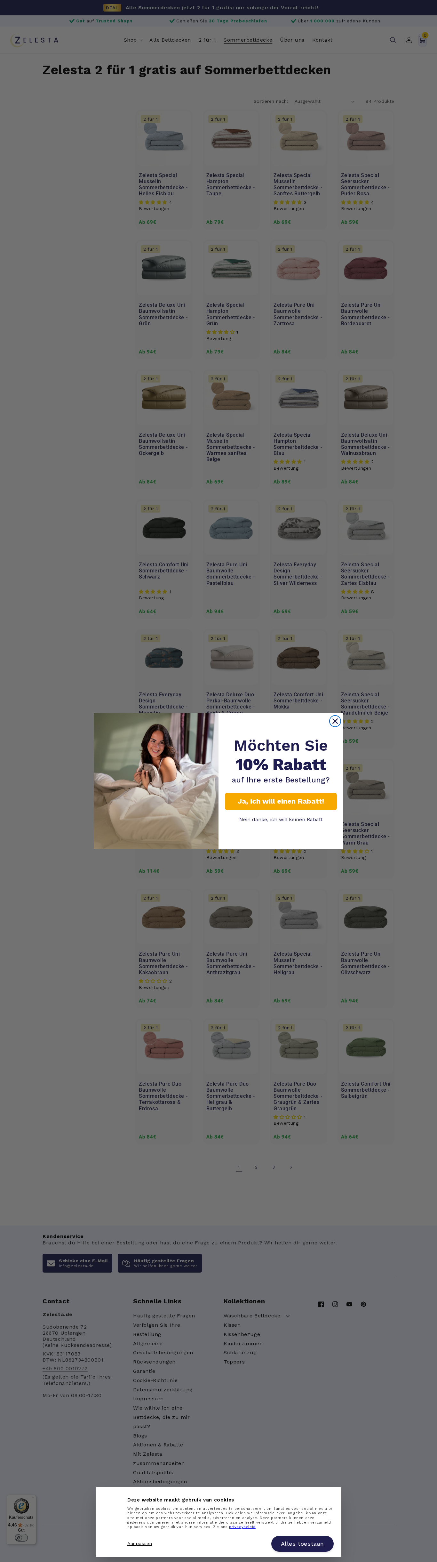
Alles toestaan (302, 1544)
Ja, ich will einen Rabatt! (281, 801)
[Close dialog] (335, 721)
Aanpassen (139, 1543)
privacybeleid (242, 1527)
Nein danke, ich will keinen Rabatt (280, 819)
